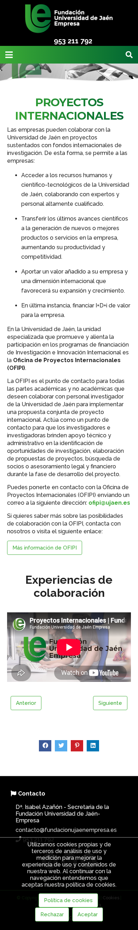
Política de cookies (68, 900)
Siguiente (110, 703)
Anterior (26, 703)
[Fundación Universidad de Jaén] (69, 32)
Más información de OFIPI (44, 548)
